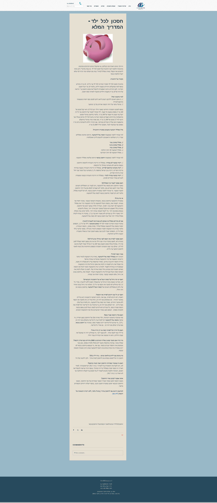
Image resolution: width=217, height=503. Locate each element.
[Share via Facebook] (73, 430)
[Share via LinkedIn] (82, 430)
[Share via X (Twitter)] (77, 430)
